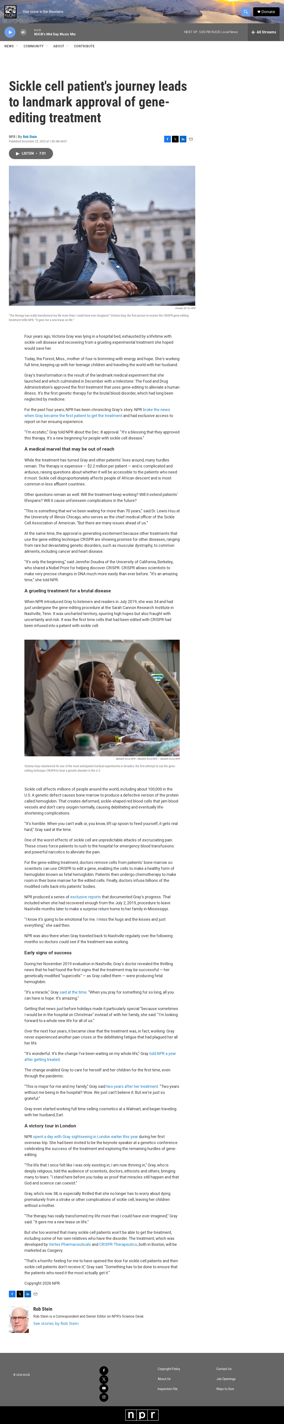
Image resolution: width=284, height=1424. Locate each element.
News (9, 46)
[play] (10, 32)
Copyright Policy (169, 1369)
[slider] (30, 32)
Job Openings (226, 1379)
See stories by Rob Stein (56, 1323)
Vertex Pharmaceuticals (70, 1244)
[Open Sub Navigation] (17, 46)
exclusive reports (85, 897)
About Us (164, 1379)
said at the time (73, 992)
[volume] (23, 32)
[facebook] (103, 1370)
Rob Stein (30, 136)
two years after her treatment (132, 1086)
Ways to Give (225, 1389)
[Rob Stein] (19, 1319)
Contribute (84, 46)
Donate (268, 11)
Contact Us (224, 1369)
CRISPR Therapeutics (118, 1244)
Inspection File (168, 1389)
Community (34, 46)
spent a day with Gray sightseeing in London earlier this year (86, 1136)
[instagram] (103, 1397)
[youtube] (103, 1388)
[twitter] (103, 1379)
